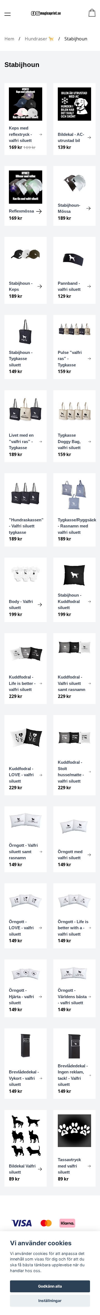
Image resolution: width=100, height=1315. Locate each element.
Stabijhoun (75, 39)
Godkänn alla (50, 1286)
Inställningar (50, 1300)
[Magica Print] (46, 13)
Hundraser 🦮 (39, 39)
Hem (9, 39)
